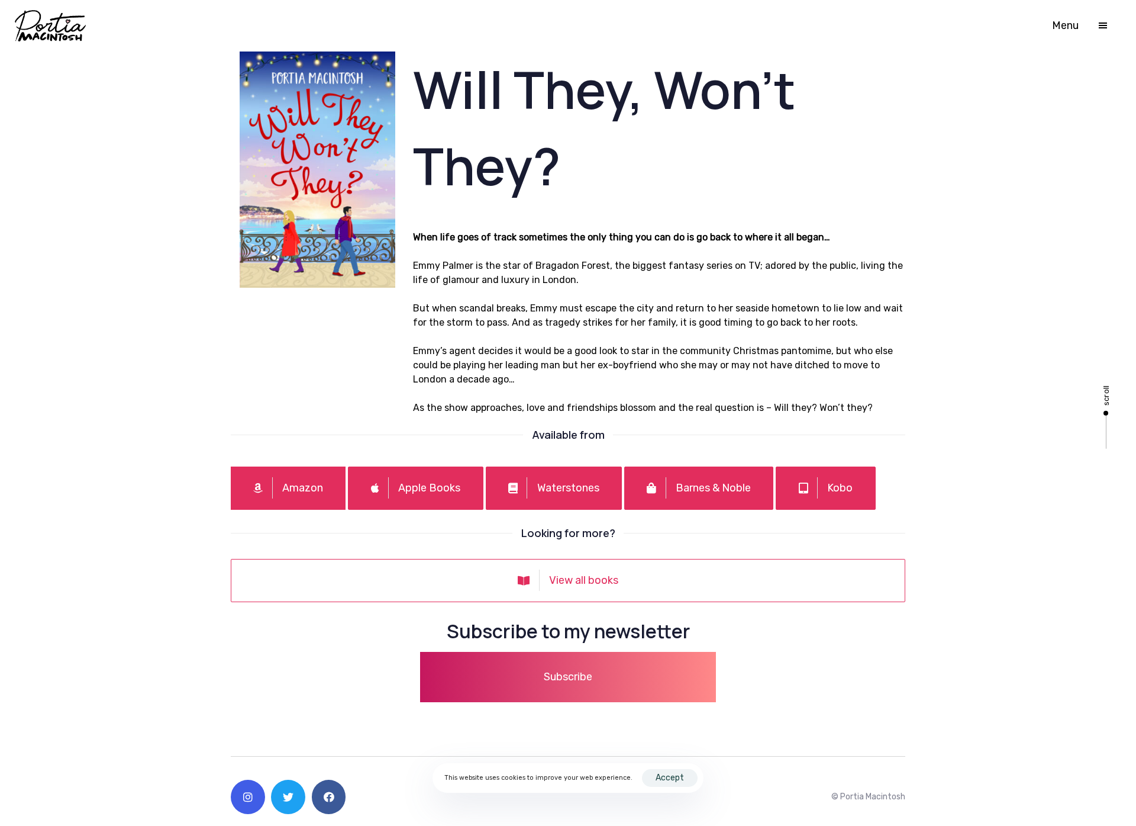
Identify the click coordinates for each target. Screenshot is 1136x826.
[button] (1086, 25)
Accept (670, 778)
